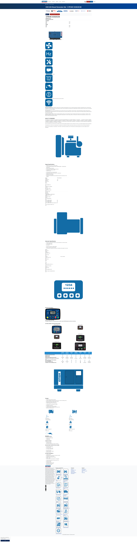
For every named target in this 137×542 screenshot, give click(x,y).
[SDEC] (89, 11)
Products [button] (53, 1)
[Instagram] (50, 487)
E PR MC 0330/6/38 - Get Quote (54, 14)
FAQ (82, 471)
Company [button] (49, 1)
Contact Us (63, 1)
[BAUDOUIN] (48, 11)
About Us (72, 469)
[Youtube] (50, 488)
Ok (5, 540)
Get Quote (88, 1)
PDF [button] (47, 14)
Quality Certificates (73, 472)
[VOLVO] (65, 11)
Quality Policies (73, 471)
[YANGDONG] (83, 11)
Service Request (84, 469)
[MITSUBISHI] (71, 11)
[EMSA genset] (44, 2)
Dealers (94, 1)
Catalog (91, 1)
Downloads (83, 472)
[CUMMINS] (53, 11)
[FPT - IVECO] (77, 11)
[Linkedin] (50, 486)
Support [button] (57, 1)
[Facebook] (50, 485)
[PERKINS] (59, 11)
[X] (50, 489)
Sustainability (73, 473)
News (60, 1)
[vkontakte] (50, 490)
